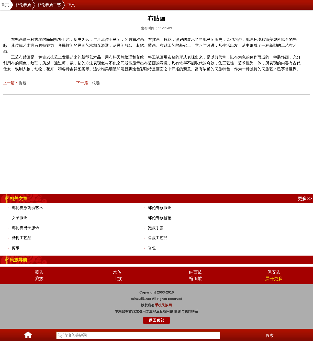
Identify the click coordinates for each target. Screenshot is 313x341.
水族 (117, 272)
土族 (117, 278)
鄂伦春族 (23, 5)
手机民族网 (163, 305)
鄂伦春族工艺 (49, 5)
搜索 (270, 335)
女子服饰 (19, 218)
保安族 (273, 272)
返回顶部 (156, 320)
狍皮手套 (156, 228)
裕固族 (195, 278)
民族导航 (18, 259)
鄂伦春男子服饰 (25, 228)
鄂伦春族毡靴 (159, 218)
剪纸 (16, 248)
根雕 (96, 83)
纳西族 (195, 272)
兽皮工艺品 (158, 238)
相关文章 (18, 198)
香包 (22, 83)
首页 (5, 5)
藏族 (39, 272)
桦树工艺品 (21, 238)
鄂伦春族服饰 (159, 208)
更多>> (305, 198)
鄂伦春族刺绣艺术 (27, 208)
